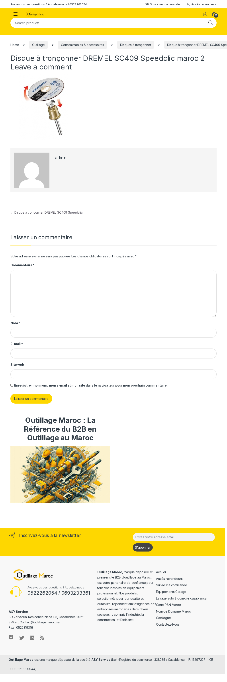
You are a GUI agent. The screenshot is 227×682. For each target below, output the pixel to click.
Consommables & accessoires (82, 45)
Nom (15, 323)
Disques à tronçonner (135, 45)
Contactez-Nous (168, 624)
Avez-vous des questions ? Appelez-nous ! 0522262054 (48, 4)
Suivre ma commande (165, 4)
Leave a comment (41, 66)
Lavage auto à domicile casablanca (181, 598)
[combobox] (107, 23)
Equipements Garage (171, 592)
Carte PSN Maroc (168, 605)
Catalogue (163, 618)
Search (210, 23)
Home (14, 45)
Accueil (161, 572)
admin (60, 157)
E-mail (16, 344)
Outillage (38, 45)
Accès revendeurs (204, 4)
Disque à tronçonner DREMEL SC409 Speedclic (46, 212)
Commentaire (22, 265)
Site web (17, 364)
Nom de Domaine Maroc (173, 611)
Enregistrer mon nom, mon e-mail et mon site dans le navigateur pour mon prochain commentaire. (91, 385)
